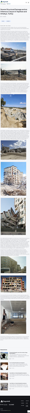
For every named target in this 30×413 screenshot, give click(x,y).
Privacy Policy (9, 410)
